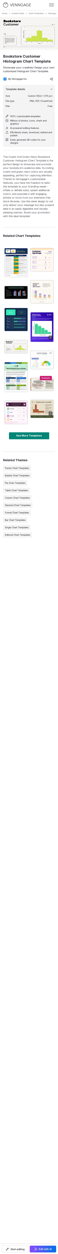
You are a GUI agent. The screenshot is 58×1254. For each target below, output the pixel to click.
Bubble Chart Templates (17, 475)
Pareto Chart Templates (17, 468)
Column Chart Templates (17, 497)
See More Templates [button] (29, 435)
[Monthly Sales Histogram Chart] (42, 409)
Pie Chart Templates (15, 483)
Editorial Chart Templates (17, 535)
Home (4, 13)
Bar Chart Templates (15, 520)
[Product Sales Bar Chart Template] (42, 291)
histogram (53, 13)
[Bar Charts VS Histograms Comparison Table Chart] (16, 262)
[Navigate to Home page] (17, 5)
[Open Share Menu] (51, 79)
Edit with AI (45, 1249)
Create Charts (18, 13)
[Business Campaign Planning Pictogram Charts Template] (16, 319)
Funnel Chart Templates (17, 512)
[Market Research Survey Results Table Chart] (16, 377)
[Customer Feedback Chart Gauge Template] (42, 360)
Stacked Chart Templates (18, 505)
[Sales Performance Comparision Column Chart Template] (16, 292)
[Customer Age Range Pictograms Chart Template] (42, 259)
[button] (15, 1249)
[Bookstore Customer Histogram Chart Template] (16, 346)
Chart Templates (36, 13)
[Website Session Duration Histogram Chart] (42, 327)
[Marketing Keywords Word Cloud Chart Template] (42, 384)
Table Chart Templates (16, 490)
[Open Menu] (51, 5)
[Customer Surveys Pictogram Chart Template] (16, 412)
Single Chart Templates (17, 527)
